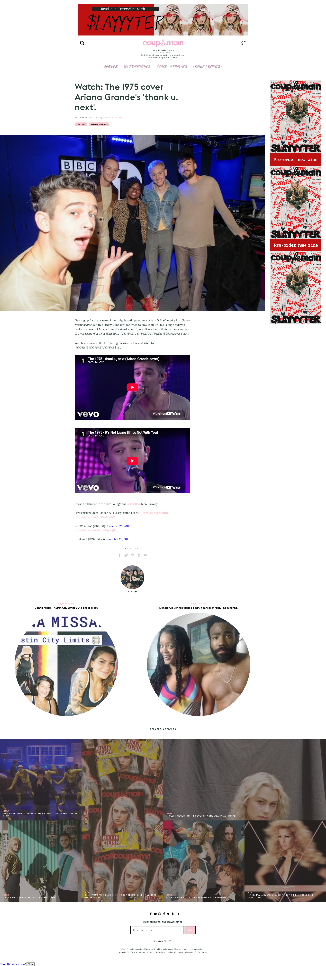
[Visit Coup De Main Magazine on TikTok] (164, 914)
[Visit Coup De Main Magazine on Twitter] (168, 914)
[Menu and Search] (82, 43)
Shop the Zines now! (13, 964)
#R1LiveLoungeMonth (152, 513)
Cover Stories (171, 64)
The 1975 (80, 124)
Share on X (126, 555)
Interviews (137, 64)
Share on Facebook (119, 555)
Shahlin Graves (113, 117)
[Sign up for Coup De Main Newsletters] (177, 914)
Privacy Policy (162, 941)
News (110, 68)
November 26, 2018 (118, 526)
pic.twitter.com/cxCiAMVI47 (95, 517)
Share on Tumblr (139, 555)
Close (30, 964)
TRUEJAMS (244, 43)
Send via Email (145, 555)
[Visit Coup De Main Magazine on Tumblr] (173, 914)
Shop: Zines (207, 64)
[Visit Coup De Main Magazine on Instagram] (159, 914)
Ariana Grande (99, 124)
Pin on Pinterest (132, 555)
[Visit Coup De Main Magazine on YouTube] (155, 914)
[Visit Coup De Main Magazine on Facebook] (151, 914)
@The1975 (134, 504)
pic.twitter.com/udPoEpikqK (95, 530)
